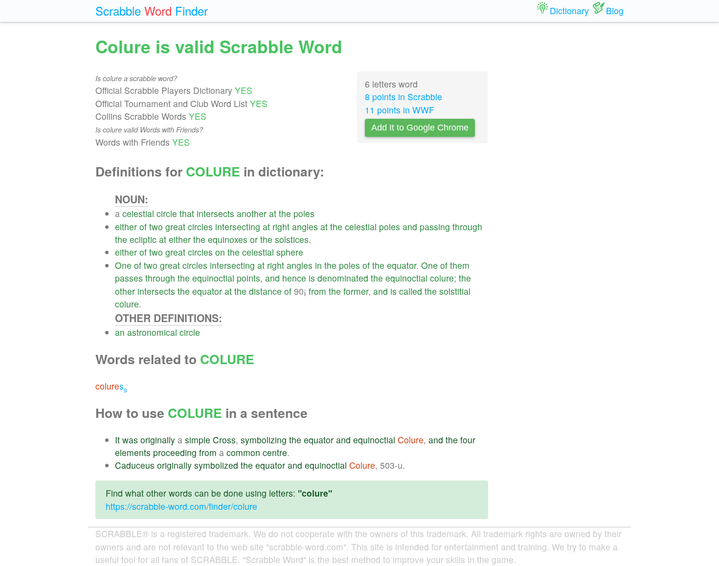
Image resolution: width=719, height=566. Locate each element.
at (272, 213)
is (312, 278)
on (220, 252)
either (126, 226)
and (410, 226)
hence (294, 278)
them (460, 265)
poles (304, 213)
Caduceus (135, 465)
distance (265, 291)
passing (435, 226)
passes (129, 278)
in (318, 265)
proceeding (175, 452)
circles (200, 226)
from (317, 291)
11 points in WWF (399, 110)
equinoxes (227, 239)
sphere (289, 252)
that (187, 213)
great (175, 226)
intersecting (237, 226)
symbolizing (264, 440)
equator (401, 265)
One (123, 265)
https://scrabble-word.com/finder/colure (181, 506)
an (120, 332)
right (281, 226)
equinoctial (213, 278)
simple (197, 440)
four (467, 440)
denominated (342, 278)
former (355, 291)
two (156, 226)
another (252, 213)
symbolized (216, 465)
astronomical (152, 332)
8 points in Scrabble (403, 96)
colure (442, 278)
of (143, 226)
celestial (138, 213)
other (125, 291)
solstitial (455, 291)
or (254, 239)
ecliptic (143, 239)
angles (305, 226)
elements (133, 452)
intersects (215, 213)
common (243, 452)
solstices (292, 239)
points (248, 278)
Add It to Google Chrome (420, 127)
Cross (224, 440)
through (467, 226)
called (410, 291)
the (285, 213)
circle (167, 213)
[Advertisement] (563, 180)
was (130, 440)
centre (275, 452)
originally (157, 440)
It (117, 440)
